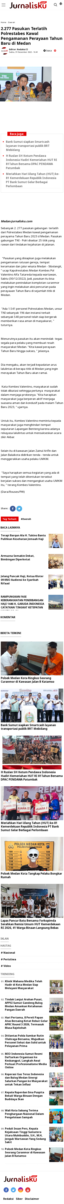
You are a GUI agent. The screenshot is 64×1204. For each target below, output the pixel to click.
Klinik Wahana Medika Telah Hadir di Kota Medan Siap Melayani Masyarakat (23, 984)
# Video (6, 966)
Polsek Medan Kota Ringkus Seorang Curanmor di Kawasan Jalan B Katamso (27, 679)
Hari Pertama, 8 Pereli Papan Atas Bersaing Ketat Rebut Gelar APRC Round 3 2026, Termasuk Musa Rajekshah (26, 1022)
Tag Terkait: (9, 519)
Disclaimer (32, 1199)
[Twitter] (19, 509)
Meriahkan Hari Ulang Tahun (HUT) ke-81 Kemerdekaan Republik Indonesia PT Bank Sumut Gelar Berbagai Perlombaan (30, 826)
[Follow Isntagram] (20, 1190)
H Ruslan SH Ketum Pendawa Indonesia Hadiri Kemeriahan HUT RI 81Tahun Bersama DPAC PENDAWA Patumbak (32, 775)
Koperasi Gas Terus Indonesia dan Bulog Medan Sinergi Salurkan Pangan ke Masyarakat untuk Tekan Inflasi (26, 1079)
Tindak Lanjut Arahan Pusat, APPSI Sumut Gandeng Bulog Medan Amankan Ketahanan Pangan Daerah (24, 1004)
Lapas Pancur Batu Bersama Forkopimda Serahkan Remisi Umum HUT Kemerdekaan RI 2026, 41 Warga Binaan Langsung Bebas (30, 924)
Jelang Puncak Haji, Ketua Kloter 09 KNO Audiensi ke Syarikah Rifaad (22, 579)
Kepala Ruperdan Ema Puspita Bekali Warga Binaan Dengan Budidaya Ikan (24, 1095)
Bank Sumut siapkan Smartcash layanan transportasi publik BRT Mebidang (28, 146)
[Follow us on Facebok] (6, 1190)
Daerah (11, 22)
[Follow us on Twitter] (13, 1190)
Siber (19, 1199)
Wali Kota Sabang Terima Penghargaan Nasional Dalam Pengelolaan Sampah (24, 1114)
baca (49, 50)
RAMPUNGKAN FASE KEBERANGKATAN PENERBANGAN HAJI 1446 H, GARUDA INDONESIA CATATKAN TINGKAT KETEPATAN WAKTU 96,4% (22, 604)
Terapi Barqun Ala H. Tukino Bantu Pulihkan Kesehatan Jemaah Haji (23, 537)
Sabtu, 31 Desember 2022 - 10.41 (23, 52)
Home (3, 22)
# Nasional (8, 952)
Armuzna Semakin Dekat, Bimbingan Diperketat (17, 557)
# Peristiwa (8, 959)
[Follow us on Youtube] (28, 1190)
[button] (60, 2)
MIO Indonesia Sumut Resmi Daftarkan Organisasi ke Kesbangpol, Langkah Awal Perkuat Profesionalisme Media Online (26, 1060)
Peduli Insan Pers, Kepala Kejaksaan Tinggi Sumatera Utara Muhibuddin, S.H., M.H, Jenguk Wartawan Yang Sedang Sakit (25, 1135)
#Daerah (26, 519)
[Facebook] (13, 509)
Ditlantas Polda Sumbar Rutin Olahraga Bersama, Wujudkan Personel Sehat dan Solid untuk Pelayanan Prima (25, 1041)
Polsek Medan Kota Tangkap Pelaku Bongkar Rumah (31, 875)
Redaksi (8, 1199)
